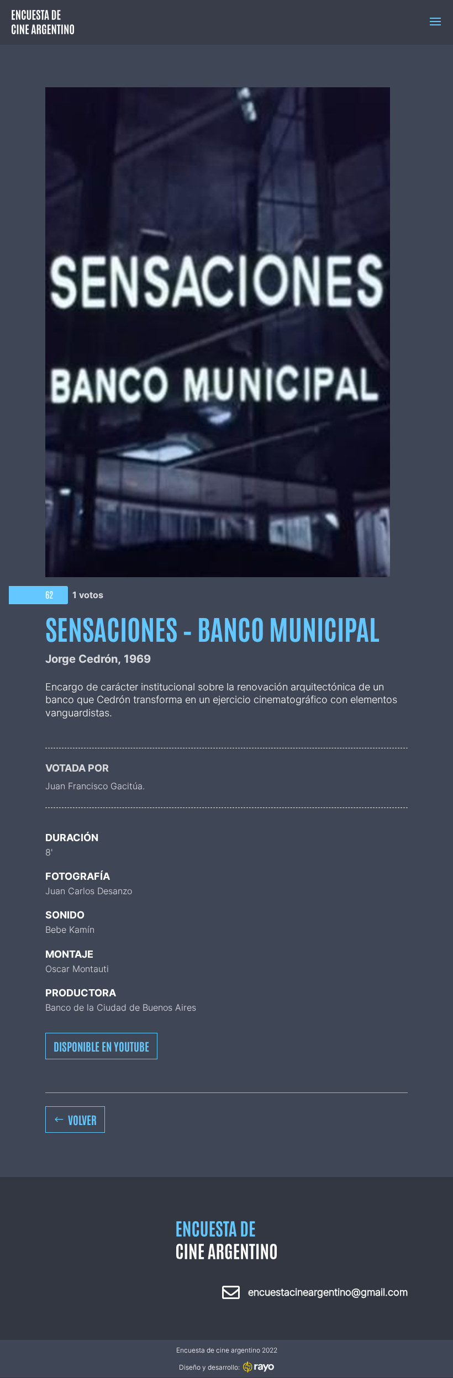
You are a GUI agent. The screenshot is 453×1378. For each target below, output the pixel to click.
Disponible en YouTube (101, 1046)
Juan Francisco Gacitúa (94, 785)
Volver (82, 1119)
